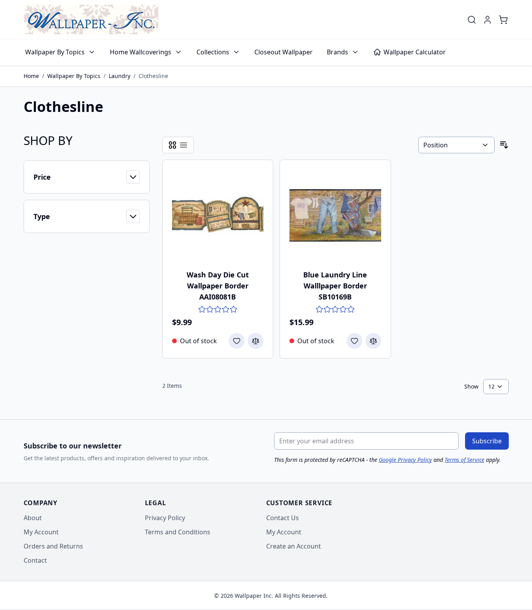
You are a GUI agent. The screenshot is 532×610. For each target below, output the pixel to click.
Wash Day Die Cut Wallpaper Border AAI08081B (218, 285)
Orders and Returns (53, 546)
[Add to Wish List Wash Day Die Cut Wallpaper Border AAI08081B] (237, 341)
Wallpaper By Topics (55, 52)
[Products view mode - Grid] (172, 145)
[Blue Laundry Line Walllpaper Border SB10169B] (335, 215)
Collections (212, 52)
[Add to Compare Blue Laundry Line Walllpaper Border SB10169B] (373, 341)
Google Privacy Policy (405, 459)
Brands (337, 52)
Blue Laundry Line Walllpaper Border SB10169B (335, 285)
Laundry (119, 76)
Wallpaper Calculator (415, 52)
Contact (35, 560)
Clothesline (153, 76)
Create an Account (293, 546)
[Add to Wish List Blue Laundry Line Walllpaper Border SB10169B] (354, 341)
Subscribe (487, 441)
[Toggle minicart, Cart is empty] (503, 20)
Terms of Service (464, 459)
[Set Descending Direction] (504, 145)
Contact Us (282, 517)
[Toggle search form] (472, 20)
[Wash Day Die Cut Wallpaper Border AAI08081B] (218, 215)
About (33, 517)
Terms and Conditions (177, 532)
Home (31, 76)
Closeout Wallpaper (283, 52)
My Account (41, 532)
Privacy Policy (165, 517)
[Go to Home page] (91, 19)
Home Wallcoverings (140, 52)
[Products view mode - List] (183, 145)
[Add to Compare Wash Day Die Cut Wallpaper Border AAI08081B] (255, 341)
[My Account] (487, 20)
